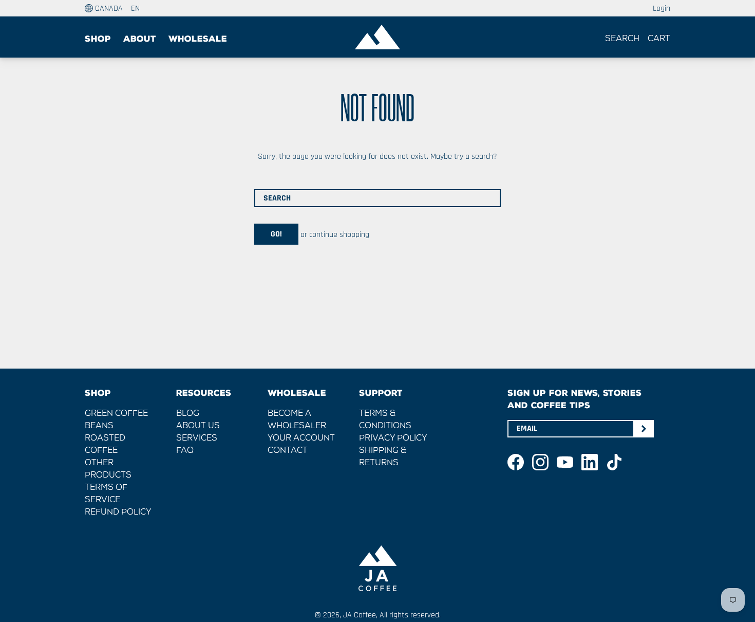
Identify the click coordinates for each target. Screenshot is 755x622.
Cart (659, 39)
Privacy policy (393, 438)
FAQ (185, 451)
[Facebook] (515, 462)
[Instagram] (540, 462)
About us (198, 426)
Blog (187, 414)
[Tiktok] (614, 462)
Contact (288, 451)
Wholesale (197, 39)
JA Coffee (359, 615)
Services (196, 438)
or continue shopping (333, 234)
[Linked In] (589, 462)
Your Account (301, 438)
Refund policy (118, 512)
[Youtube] (565, 462)
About (139, 39)
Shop (98, 39)
